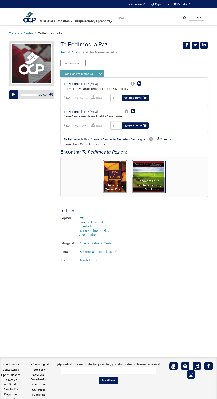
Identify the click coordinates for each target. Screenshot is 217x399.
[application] (31, 94)
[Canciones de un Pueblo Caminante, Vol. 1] (149, 176)
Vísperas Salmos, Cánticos (97, 243)
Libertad (85, 226)
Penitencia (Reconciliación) (98, 251)
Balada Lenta (88, 260)
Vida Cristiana (88, 235)
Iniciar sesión (137, 4)
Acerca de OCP (11, 364)
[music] (197, 366)
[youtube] (173, 366)
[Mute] (51, 94)
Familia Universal (91, 222)
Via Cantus (38, 384)
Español (160, 4)
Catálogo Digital (39, 364)
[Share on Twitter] (195, 45)
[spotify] (185, 366)
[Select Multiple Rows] (100, 73)
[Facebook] (208, 366)
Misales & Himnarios (55, 21)
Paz (81, 218)
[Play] (13, 94)
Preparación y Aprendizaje (94, 21)
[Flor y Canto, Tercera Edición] (115, 176)
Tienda (14, 33)
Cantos (28, 33)
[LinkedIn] (204, 45)
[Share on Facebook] (186, 45)
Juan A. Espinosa (72, 52)
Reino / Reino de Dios (94, 230)
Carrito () (183, 4)
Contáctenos (11, 370)
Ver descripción (73, 62)
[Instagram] (191, 374)
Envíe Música (39, 379)
